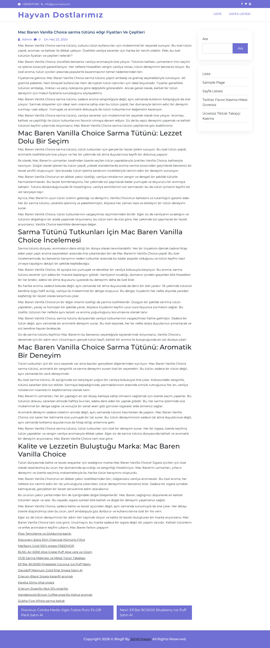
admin (26, 39)
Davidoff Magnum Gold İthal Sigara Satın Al (50, 570)
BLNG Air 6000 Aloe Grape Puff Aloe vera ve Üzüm (55, 552)
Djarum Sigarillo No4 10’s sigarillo (43, 588)
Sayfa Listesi (212, 91)
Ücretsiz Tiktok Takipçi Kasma (221, 115)
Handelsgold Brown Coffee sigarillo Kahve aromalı (55, 595)
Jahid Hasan (140, 639)
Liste (206, 74)
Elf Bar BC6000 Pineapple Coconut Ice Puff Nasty (54, 564)
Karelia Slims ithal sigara (36, 582)
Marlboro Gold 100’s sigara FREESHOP (46, 546)
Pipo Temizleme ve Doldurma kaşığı (44, 534)
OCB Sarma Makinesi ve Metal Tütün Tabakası (51, 558)
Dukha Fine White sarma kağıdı (41, 601)
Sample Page (213, 82)
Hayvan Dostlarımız (60, 14)
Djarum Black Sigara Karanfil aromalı (45, 576)
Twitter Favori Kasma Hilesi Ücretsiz (224, 102)
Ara (205, 39)
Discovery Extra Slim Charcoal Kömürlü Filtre (51, 540)
